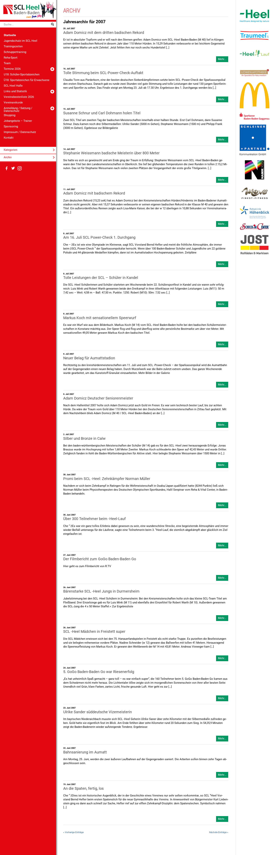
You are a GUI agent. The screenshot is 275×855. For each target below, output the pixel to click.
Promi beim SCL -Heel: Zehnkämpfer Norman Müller (106, 479)
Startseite (10, 35)
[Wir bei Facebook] (6, 168)
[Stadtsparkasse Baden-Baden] (254, 116)
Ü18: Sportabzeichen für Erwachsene (26, 80)
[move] (254, 193)
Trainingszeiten (13, 46)
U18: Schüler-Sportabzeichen (21, 74)
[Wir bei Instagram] (19, 168)
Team (7, 63)
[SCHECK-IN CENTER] (254, 226)
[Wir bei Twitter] (13, 168)
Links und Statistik (15, 91)
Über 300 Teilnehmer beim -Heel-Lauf (94, 519)
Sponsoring (11, 126)
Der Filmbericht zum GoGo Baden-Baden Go (99, 559)
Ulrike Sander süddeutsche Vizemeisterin (97, 712)
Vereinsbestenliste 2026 (19, 97)
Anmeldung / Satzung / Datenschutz (18, 109)
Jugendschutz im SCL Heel (20, 40)
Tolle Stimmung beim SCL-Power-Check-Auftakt (103, 73)
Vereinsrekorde (13, 102)
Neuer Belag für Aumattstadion (89, 358)
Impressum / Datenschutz (20, 132)
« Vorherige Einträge (73, 832)
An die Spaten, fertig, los (83, 788)
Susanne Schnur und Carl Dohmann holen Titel (101, 113)
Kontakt (8, 137)
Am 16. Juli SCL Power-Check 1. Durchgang (99, 237)
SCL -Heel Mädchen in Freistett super (94, 631)
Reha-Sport (10, 57)
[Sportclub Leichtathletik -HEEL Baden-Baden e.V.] (28, 9)
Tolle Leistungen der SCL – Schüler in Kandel (100, 278)
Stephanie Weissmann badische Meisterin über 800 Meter (111, 153)
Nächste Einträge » (218, 832)
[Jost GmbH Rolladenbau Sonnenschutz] (254, 244)
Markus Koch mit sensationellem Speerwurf (99, 318)
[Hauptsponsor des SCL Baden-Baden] (254, 15)
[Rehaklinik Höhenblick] (254, 212)
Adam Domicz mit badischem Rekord (94, 193)
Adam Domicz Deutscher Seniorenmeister (98, 398)
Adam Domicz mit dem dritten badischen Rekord (103, 32)
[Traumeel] (254, 35)
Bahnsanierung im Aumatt (85, 752)
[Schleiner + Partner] (254, 139)
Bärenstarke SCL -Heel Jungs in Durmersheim (101, 591)
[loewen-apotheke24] (254, 72)
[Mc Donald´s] (254, 95)
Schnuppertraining (15, 52)
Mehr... (222, 59)
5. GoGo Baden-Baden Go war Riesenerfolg (98, 672)
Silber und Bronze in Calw (84, 438)
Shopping (9, 115)
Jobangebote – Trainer (18, 121)
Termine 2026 (12, 69)
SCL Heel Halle (13, 85)
